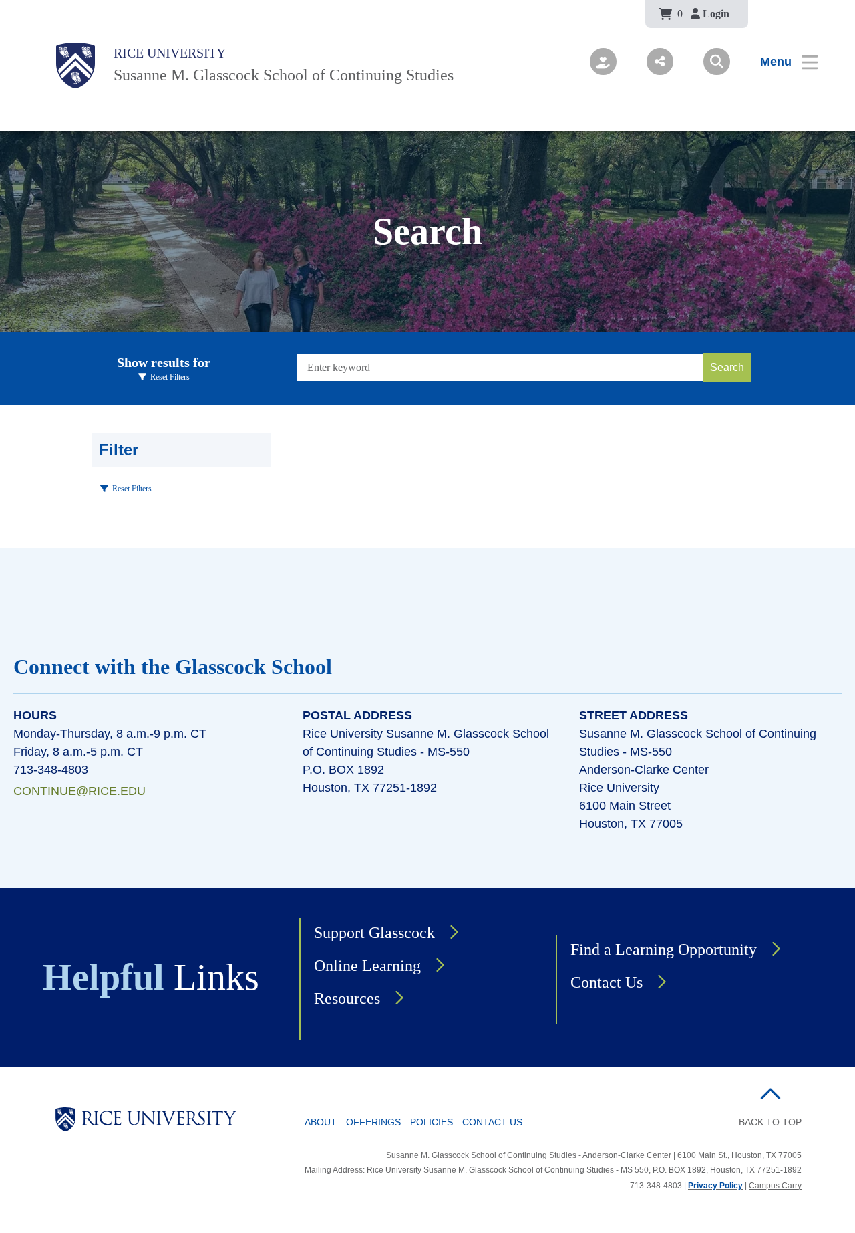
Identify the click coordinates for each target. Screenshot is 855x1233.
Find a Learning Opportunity (663, 949)
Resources (347, 998)
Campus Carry (775, 1185)
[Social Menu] (660, 61)
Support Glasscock (374, 932)
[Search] (716, 61)
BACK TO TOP (770, 1122)
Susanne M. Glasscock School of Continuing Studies (284, 75)
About (321, 1122)
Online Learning (367, 965)
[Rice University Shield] (75, 65)
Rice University (170, 52)
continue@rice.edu (79, 791)
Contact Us (606, 982)
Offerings (373, 1122)
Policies (431, 1122)
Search (727, 367)
